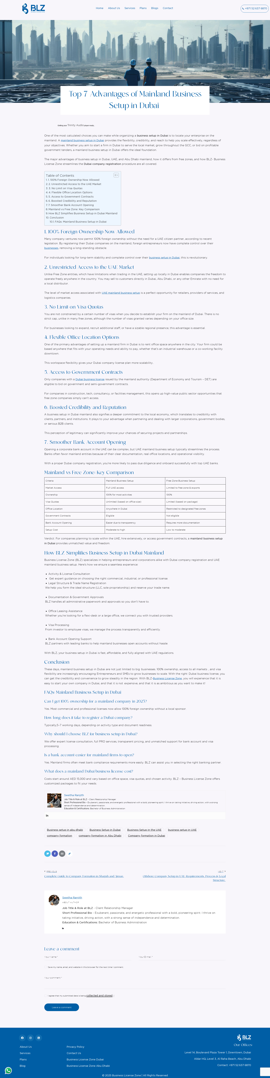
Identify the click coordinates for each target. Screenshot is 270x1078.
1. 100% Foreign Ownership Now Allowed (74, 180)
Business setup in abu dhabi (65, 830)
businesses (51, 248)
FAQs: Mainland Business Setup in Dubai (81, 222)
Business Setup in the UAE (144, 830)
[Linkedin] (47, 815)
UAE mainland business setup (121, 293)
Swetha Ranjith (72, 898)
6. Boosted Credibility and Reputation (73, 201)
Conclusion (57, 218)
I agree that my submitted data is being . (81, 995)
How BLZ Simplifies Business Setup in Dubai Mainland (83, 213)
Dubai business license (90, 379)
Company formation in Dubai (146, 836)
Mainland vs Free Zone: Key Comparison (74, 209)
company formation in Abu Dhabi (100, 836)
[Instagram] (30, 1037)
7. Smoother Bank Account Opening (71, 205)
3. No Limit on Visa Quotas (66, 188)
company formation (59, 836)
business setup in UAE (182, 830)
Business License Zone (167, 678)
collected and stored (99, 995)
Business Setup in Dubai (105, 830)
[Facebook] (22, 1037)
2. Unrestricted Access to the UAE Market (75, 184)
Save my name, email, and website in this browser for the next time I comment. (86, 967)
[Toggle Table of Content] (115, 175)
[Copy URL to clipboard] (69, 853)
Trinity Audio (75, 125)
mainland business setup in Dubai (82, 140)
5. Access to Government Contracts (71, 197)
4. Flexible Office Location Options (71, 192)
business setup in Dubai (164, 258)
